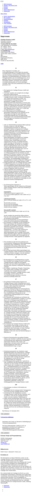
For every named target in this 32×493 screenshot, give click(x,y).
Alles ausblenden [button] (5, 414)
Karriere (6, 7)
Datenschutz (7, 11)
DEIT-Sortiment (8, 4)
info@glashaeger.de (9, 49)
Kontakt (6, 8)
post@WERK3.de (5, 444)
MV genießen (7, 17)
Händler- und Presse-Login (10, 5)
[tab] (16, 63)
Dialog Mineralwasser (9, 9)
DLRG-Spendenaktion (9, 16)
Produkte (6, 20)
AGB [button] (2, 63)
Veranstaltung (7, 22)
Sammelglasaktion (8, 19)
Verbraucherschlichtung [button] (7, 417)
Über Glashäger (7, 23)
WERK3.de (3, 442)
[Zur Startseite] (16, 1)
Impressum (6, 485)
